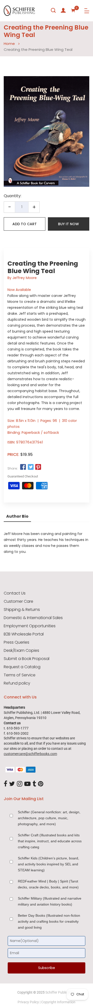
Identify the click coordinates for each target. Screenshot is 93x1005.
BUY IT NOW (68, 223)
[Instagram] (19, 784)
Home (9, 43)
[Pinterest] (40, 784)
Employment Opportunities (30, 626)
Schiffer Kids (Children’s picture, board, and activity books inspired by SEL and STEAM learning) (48, 864)
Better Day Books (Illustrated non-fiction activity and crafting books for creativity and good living (49, 921)
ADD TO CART (24, 223)
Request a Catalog (22, 667)
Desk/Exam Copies (21, 651)
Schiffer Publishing (59, 992)
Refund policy (17, 683)
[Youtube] (27, 784)
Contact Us (15, 593)
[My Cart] (73, 10)
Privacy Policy (28, 1002)
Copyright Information (58, 1002)
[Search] (53, 10)
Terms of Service (19, 675)
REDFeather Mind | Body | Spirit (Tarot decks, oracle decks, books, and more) (48, 884)
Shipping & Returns (22, 610)
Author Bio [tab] (17, 516)
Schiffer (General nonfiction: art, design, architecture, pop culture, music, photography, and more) (49, 818)
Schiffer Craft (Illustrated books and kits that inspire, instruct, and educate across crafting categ (50, 841)
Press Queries (16, 642)
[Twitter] (12, 784)
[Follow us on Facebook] (23, 467)
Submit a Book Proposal (26, 659)
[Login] (63, 10)
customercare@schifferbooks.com (30, 754)
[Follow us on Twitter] (30, 467)
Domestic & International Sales (33, 618)
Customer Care (18, 601)
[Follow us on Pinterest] (38, 467)
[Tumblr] (34, 784)
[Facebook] (5, 784)
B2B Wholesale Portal (24, 634)
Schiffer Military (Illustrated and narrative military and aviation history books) (49, 901)
